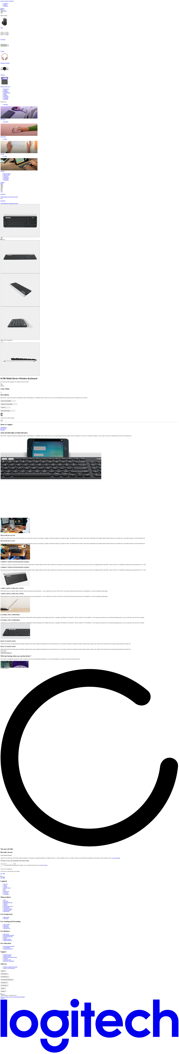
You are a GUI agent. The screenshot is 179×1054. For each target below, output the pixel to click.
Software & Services (7, 936)
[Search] (2, 185)
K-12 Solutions (6, 947)
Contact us (5, 958)
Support (2, 8)
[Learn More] (2, 342)
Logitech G (5, 3)
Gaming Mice (6, 907)
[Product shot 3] (20, 289)
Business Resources (7, 940)
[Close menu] (2, 12)
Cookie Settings (17, 997)
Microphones (6, 911)
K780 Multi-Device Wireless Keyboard (9, 196)
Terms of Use (4, 997)
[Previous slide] (2, 651)
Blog (4, 889)
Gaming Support (7, 956)
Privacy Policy (10, 997)
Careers (5, 885)
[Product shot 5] (20, 359)
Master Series (6, 917)
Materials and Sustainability (6, 404)
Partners (5, 937)
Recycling (5, 892)
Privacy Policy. (44, 865)
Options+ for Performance (9, 968)
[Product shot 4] (20, 323)
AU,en (3, 9)
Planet (2, 183)
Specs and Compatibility (6, 400)
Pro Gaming (6, 925)
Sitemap (23, 997)
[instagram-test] (1, 873)
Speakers (5, 905)
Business (5, 4)
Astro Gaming (6, 924)
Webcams (5, 903)
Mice (4, 900)
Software (3, 182)
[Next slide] (5, 651)
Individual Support (7, 954)
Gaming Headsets (7, 910)
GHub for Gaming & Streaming (10, 966)
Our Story (5, 884)
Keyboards (3, 194)
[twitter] (2, 873)
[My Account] (2, 188)
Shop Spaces (6, 934)
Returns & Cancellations (8, 961)
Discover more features (6, 653)
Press (4, 890)
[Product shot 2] (20, 256)
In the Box (3, 407)
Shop (2, 11)
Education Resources (8, 948)
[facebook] (3, 873)
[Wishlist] (2, 187)
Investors (5, 886)
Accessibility (6, 894)
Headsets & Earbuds (7, 902)
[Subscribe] (15, 863)
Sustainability (6, 891)
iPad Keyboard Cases (8, 906)
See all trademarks (116, 858)
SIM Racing (6, 927)
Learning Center (7, 887)
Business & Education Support (10, 957)
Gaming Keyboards (7, 908)
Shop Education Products (9, 946)
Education (5, 6)
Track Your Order (7, 959)
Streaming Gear (6, 928)
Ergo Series (5, 918)
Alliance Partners (7, 939)
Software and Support (5, 410)
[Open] (2, 190)
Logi (2, 191)
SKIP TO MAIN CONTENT (7, 1)
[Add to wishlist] (2, 238)
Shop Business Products (8, 935)
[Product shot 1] (20, 220)
